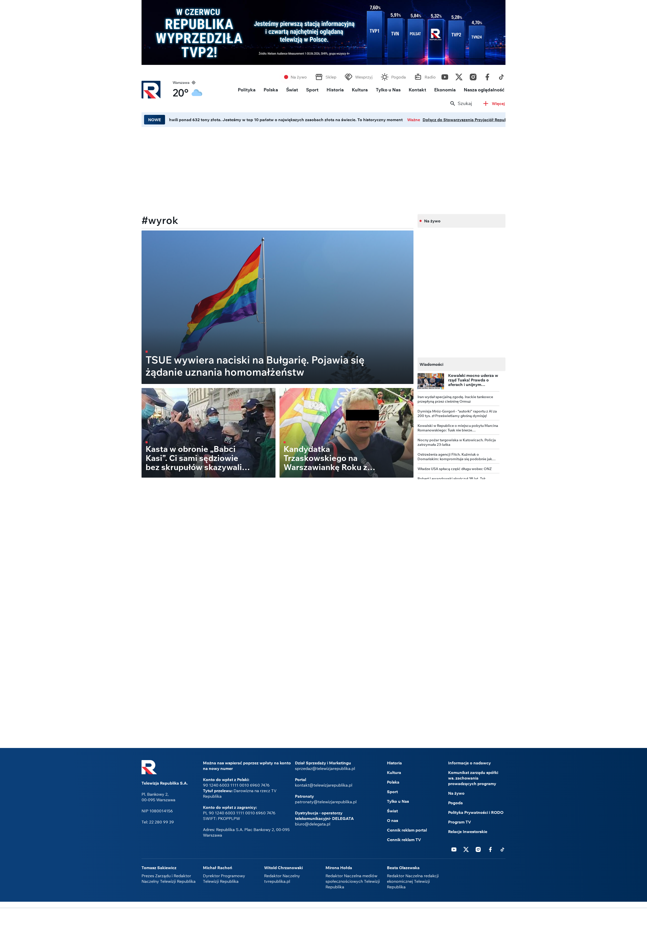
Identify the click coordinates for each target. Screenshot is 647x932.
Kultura (360, 90)
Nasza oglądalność (484, 90)
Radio (430, 77)
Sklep (331, 77)
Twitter (459, 75)
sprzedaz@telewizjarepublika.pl (325, 768)
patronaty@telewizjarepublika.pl (326, 801)
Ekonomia (445, 90)
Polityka (247, 90)
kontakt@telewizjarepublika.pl (323, 785)
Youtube (445, 75)
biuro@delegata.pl (312, 823)
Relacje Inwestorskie (467, 831)
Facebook (487, 75)
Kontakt (417, 90)
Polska (271, 90)
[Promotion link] (323, 32)
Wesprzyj (364, 77)
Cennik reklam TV (404, 839)
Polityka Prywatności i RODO (475, 812)
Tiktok (501, 75)
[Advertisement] (277, 169)
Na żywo (299, 77)
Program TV (459, 821)
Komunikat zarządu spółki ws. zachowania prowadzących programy (473, 778)
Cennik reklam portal (407, 830)
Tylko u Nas (388, 90)
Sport (312, 90)
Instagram (473, 75)
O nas (392, 820)
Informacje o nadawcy (469, 762)
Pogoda (398, 77)
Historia (335, 90)
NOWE (154, 119)
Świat (292, 90)
